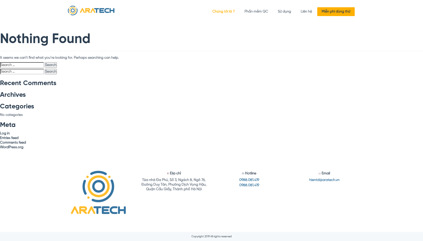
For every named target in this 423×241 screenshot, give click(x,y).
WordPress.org (11, 147)
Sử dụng (284, 11)
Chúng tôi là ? (223, 11)
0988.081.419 (249, 180)
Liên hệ (306, 11)
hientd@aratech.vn (324, 180)
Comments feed (13, 142)
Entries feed (9, 138)
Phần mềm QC (256, 11)
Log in (5, 133)
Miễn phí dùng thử (336, 11)
